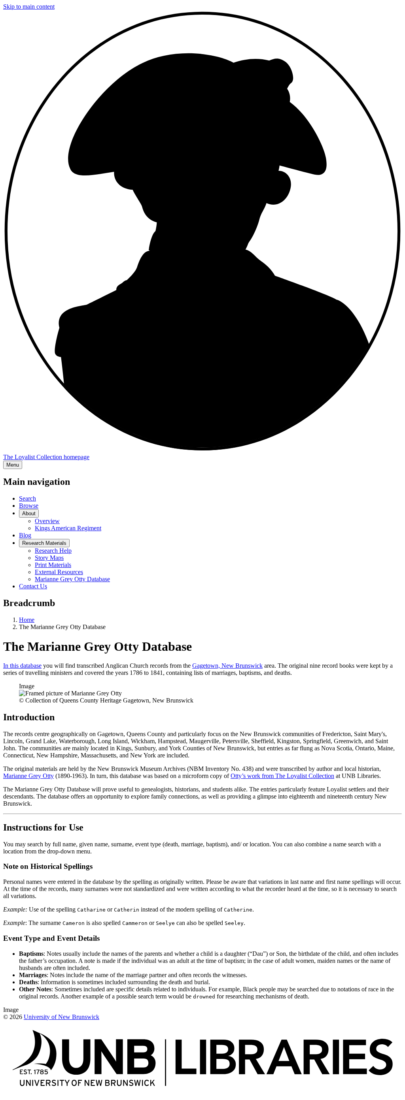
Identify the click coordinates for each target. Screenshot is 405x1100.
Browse (28, 505)
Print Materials (53, 564)
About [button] (29, 513)
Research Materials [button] (44, 543)
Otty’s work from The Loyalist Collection (282, 775)
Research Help (53, 550)
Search (27, 498)
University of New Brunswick (61, 1016)
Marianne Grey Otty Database (72, 579)
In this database (22, 665)
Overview (47, 521)
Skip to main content (29, 6)
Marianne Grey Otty (28, 775)
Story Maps (49, 557)
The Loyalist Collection (46, 457)
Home (26, 619)
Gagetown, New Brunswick (227, 665)
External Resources (59, 572)
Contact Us (33, 586)
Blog (25, 535)
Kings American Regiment (68, 528)
